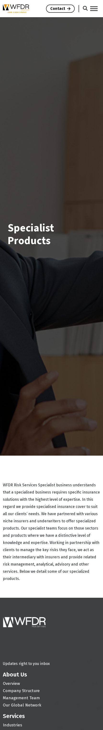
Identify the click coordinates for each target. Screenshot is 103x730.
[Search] (85, 9)
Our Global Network (22, 705)
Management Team (21, 697)
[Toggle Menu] (94, 8)
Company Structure (21, 690)
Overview (11, 683)
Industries (12, 725)
